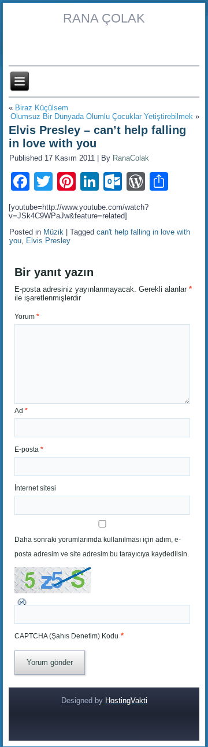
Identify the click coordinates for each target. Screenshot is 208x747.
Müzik (53, 232)
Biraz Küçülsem (41, 107)
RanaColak (131, 158)
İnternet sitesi (35, 488)
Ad (21, 411)
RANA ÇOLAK (104, 18)
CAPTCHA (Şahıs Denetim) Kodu (66, 636)
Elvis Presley (48, 240)
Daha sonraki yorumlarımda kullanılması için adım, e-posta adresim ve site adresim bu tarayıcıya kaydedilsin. (101, 547)
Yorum (26, 317)
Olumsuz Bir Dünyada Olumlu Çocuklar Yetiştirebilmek (101, 116)
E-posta (28, 449)
